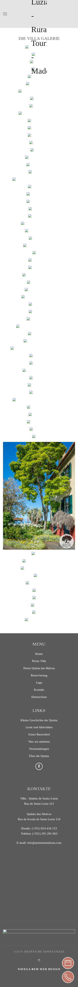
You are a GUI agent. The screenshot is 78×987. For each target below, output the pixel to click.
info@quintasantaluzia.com (44, 842)
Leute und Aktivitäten (39, 727)
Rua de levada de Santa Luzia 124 (39, 819)
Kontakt (39, 689)
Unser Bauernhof (39, 734)
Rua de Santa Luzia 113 (39, 803)
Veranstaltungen (39, 748)
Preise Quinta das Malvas (39, 668)
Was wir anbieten (39, 741)
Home (39, 653)
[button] (5, 14)
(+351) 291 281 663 (44, 833)
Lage (39, 682)
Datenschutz (39, 697)
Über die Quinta (39, 756)
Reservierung (39, 675)
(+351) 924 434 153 (44, 828)
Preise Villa (39, 661)
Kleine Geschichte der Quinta (39, 720)
